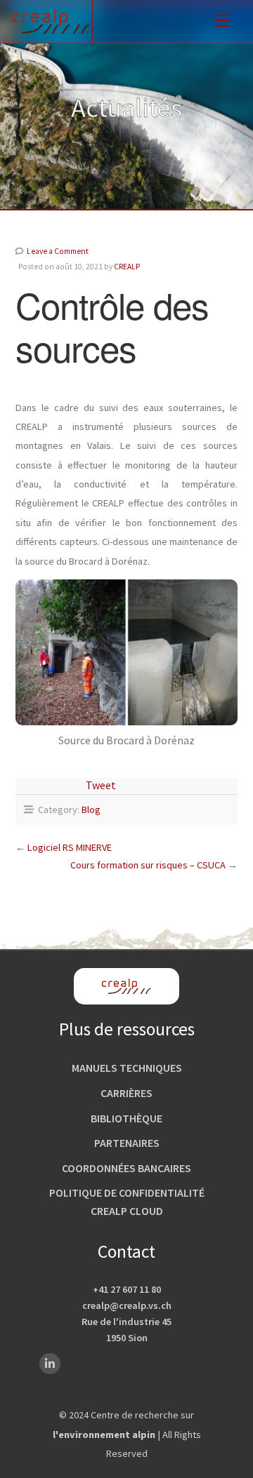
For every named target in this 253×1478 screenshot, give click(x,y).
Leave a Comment (58, 251)
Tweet (101, 785)
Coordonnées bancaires (126, 1168)
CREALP (127, 266)
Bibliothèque (126, 1118)
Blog (91, 809)
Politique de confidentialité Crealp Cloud (127, 1201)
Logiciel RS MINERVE (69, 847)
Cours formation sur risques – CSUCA (148, 865)
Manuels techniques (127, 1068)
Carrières (126, 1093)
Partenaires (127, 1143)
